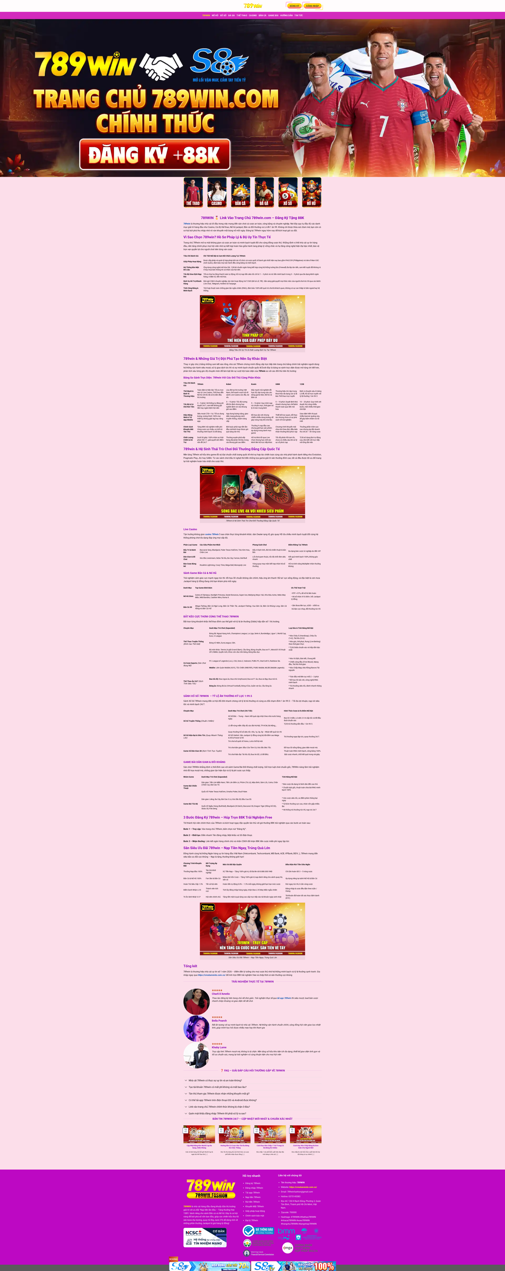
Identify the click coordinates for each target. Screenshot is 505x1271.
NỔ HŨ (215, 15)
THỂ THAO (242, 15)
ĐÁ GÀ (231, 15)
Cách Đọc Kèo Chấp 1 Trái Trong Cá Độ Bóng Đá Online (270, 1147)
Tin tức (298, 15)
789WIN (187, 1206)
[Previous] (183, 1143)
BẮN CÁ (262, 15)
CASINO (253, 15)
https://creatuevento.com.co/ (212, 975)
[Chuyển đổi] (186, 1081)
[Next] (322, 1143)
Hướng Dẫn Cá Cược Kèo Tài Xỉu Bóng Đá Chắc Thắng (235, 1147)
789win (206, 15)
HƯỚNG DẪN (286, 15)
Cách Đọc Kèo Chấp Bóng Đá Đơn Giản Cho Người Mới (305, 1147)
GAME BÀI (273, 15)
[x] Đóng (173, 1259)
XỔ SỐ (223, 15)
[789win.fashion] (252, 6)
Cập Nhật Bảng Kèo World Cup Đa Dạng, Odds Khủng (199, 1147)
